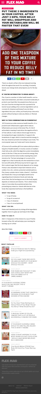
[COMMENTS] (31, 78)
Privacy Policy (28, 385)
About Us (11, 385)
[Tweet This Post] (14, 78)
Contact (19, 385)
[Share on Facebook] (9, 78)
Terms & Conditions (21, 387)
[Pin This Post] (22, 78)
